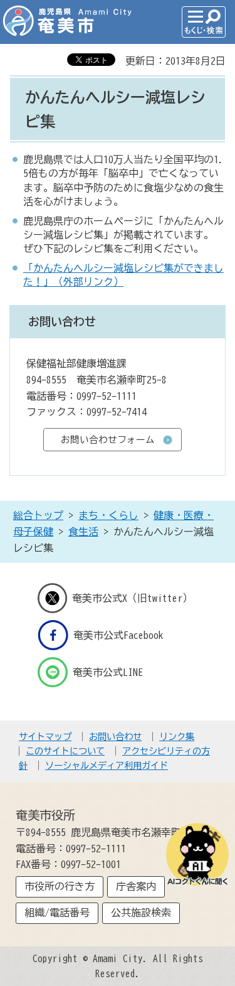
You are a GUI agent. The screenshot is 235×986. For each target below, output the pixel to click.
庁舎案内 (136, 886)
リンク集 (176, 736)
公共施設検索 (141, 913)
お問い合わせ (115, 736)
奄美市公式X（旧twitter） (132, 598)
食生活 (83, 532)
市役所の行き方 (59, 886)
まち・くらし (108, 515)
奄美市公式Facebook (118, 635)
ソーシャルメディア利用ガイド (106, 765)
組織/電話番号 (57, 913)
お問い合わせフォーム (108, 439)
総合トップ (38, 515)
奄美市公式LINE (108, 672)
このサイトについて (65, 751)
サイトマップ (45, 736)
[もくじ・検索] (203, 22)
